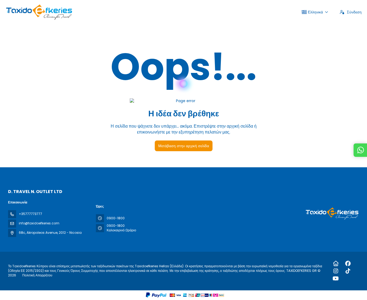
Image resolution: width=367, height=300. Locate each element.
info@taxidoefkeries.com (39, 223)
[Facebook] (347, 263)
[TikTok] (347, 271)
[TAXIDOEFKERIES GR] (331, 214)
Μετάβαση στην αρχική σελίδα (183, 146)
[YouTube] (335, 278)
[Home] (335, 263)
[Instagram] (335, 271)
